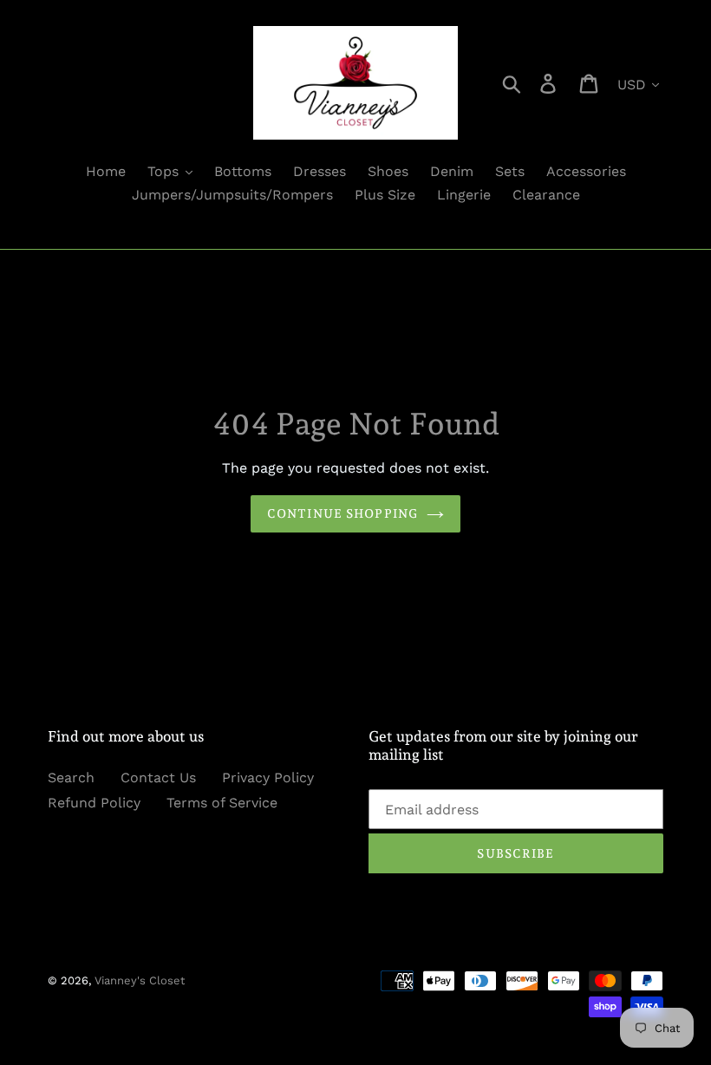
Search (71, 777)
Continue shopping (342, 513)
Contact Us (158, 777)
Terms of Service (221, 802)
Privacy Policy (268, 777)
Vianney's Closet (140, 980)
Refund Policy (94, 802)
